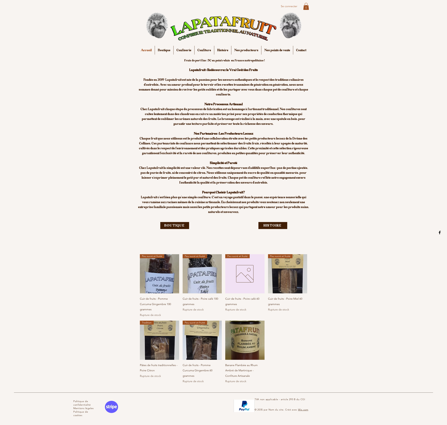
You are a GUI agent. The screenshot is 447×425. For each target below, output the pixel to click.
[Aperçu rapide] (245, 340)
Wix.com (303, 409)
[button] (306, 6)
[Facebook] (439, 232)
